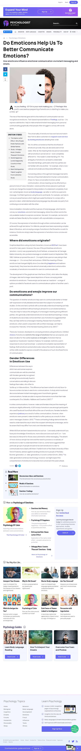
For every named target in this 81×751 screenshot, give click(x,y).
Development (27, 712)
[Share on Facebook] (5, 69)
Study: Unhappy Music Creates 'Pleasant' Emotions (17, 152)
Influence (26, 720)
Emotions (26, 715)
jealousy (21, 413)
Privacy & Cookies (51, 740)
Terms (41, 740)
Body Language (31, 32)
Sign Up (73, 2)
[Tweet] (5, 74)
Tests (25, 723)
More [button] (74, 32)
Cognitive (41, 32)
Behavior (21, 32)
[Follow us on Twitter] (73, 741)
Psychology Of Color (11, 525)
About (27, 740)
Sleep (6, 726)
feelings (54, 119)
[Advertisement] (57, 369)
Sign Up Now (64, 729)
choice (12, 335)
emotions (21, 212)
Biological (7, 709)
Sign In (60, 2)
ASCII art (54, 245)
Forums (6, 717)
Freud (25, 717)
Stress (25, 726)
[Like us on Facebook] (69, 740)
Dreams (48, 32)
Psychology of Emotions (17, 38)
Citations (65, 466)
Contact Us (33, 740)
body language (36, 192)
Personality (57, 32)
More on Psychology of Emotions (39, 556)
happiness (52, 263)
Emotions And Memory (39, 508)
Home (6, 706)
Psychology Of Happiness (40, 520)
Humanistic (7, 720)
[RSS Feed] (77, 741)
